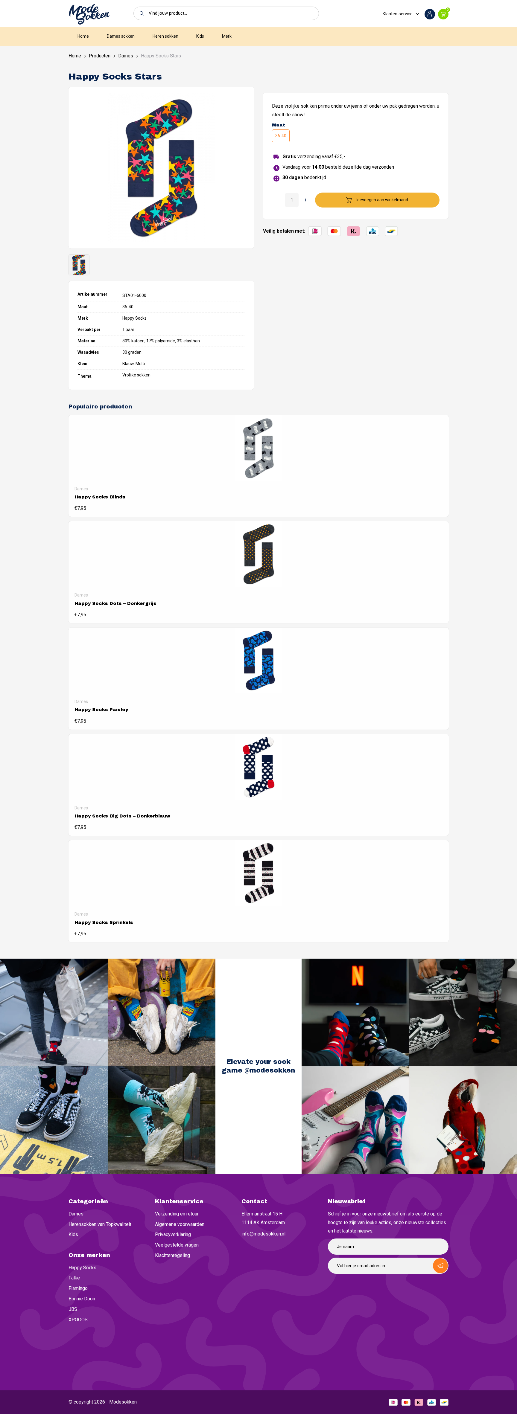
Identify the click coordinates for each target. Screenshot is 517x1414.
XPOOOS (78, 1320)
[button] (140, 13)
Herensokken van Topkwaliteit (100, 1224)
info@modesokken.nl (263, 1234)
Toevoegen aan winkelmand (381, 199)
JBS (73, 1309)
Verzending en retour (177, 1214)
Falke (74, 1278)
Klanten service (398, 13)
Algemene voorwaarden (179, 1224)
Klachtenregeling (172, 1255)
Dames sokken (121, 36)
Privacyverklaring (173, 1234)
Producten (99, 56)
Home (83, 36)
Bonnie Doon (82, 1299)
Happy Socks (82, 1267)
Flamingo (78, 1288)
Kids (200, 36)
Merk (227, 36)
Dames (125, 56)
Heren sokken (165, 36)
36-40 (280, 135)
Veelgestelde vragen (177, 1245)
